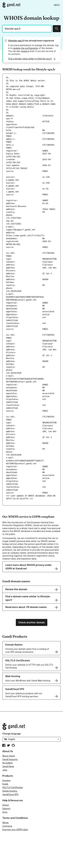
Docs (4, 812)
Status (5, 805)
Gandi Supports (10, 759)
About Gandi (8, 756)
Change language (11, 733)
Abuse (5, 822)
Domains (6, 780)
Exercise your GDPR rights (15, 829)
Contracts (7, 826)
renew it (25, 51)
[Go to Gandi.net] (11, 5)
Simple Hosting (9, 791)
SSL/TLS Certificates (12, 787)
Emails (5, 784)
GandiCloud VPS (10, 794)
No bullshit (7, 763)
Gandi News (8, 766)
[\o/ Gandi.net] (31, 726)
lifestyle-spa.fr (16, 40)
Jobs (4, 770)
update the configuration (25, 48)
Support (6, 808)
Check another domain (31, 622)
